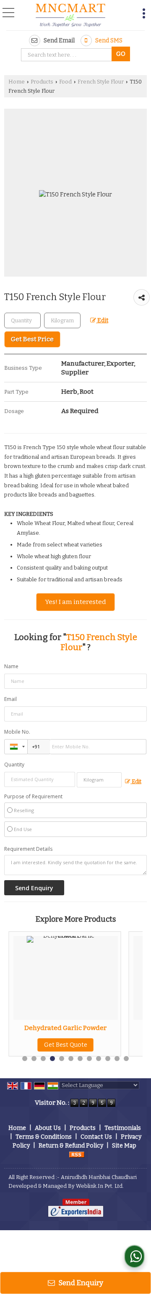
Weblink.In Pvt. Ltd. (100, 1186)
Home (16, 81)
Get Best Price (32, 339)
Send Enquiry (80, 1282)
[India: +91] (16, 746)
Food (65, 81)
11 (117, 1058)
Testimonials (122, 1128)
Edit (102, 320)
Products (42, 81)
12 (126, 1058)
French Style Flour (101, 81)
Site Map (124, 1145)
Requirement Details (28, 849)
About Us (48, 1128)
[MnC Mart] (70, 16)
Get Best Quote (65, 1044)
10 (107, 1058)
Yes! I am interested (75, 602)
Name (11, 666)
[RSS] (76, 1154)
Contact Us (96, 1136)
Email (10, 699)
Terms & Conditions (44, 1136)
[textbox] (68, 54)
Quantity (14, 764)
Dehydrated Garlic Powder (65, 1028)
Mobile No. (17, 731)
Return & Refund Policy (71, 1145)
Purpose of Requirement (33, 797)
